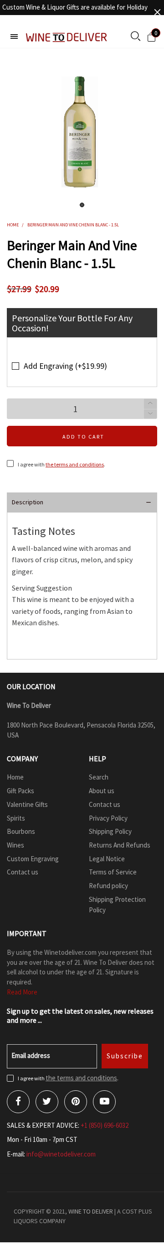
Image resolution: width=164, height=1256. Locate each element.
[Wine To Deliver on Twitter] (47, 1101)
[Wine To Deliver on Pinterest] (75, 1101)
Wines (15, 845)
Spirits (16, 818)
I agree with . (61, 464)
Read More (22, 992)
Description (27, 502)
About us (101, 790)
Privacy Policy (108, 818)
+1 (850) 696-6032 (104, 1125)
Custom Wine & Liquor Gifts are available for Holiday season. (75, 12)
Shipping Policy (110, 831)
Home (15, 777)
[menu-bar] (14, 36)
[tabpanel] (82, 130)
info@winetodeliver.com (61, 1154)
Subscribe (125, 1056)
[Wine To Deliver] (66, 37)
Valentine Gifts (27, 804)
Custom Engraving (33, 858)
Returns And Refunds (119, 845)
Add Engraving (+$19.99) (65, 366)
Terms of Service (113, 872)
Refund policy (108, 885)
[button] (150, 414)
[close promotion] (157, 12)
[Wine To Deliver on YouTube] (104, 1101)
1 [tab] (82, 205)
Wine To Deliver (90, 1211)
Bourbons (21, 831)
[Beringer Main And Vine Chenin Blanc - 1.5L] (82, 130)
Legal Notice (107, 858)
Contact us (22, 872)
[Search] (136, 37)
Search (98, 777)
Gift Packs (20, 790)
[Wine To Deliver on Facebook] (18, 1101)
